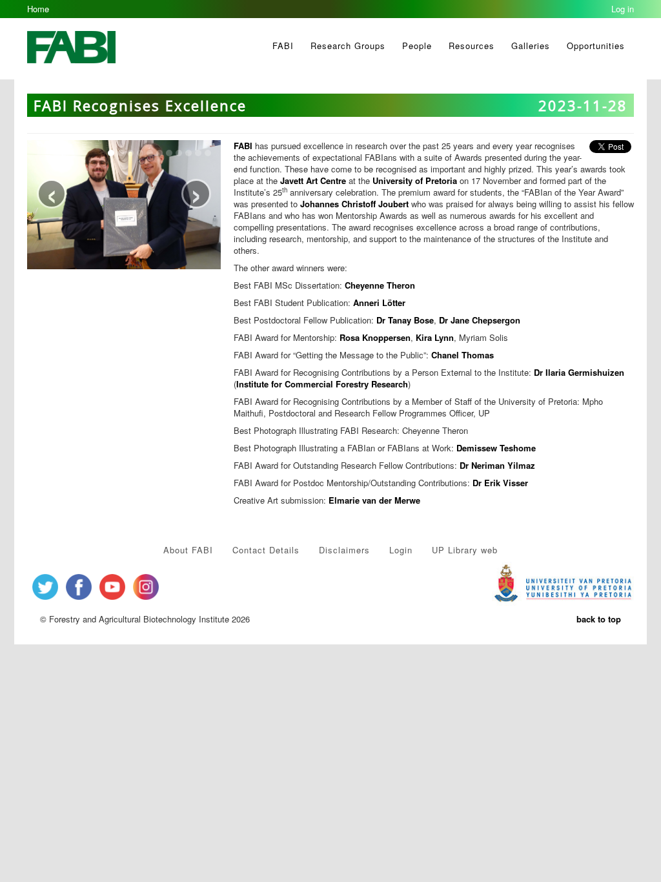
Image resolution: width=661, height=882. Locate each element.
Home (38, 9)
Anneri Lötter (379, 302)
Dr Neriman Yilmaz (497, 465)
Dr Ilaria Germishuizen (579, 372)
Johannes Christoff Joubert (354, 204)
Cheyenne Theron (380, 285)
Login (400, 550)
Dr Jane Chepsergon (479, 320)
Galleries (530, 45)
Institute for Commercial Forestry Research (322, 384)
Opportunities (596, 45)
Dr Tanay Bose (405, 320)
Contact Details (266, 550)
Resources (471, 45)
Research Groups (347, 45)
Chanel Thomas (462, 355)
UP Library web (465, 550)
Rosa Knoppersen (375, 337)
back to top (598, 619)
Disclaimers (344, 550)
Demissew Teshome (496, 448)
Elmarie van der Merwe (374, 500)
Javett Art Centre (313, 180)
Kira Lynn (435, 337)
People (417, 45)
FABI (283, 45)
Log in (622, 9)
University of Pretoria (414, 180)
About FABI (188, 550)
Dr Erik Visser (500, 483)
